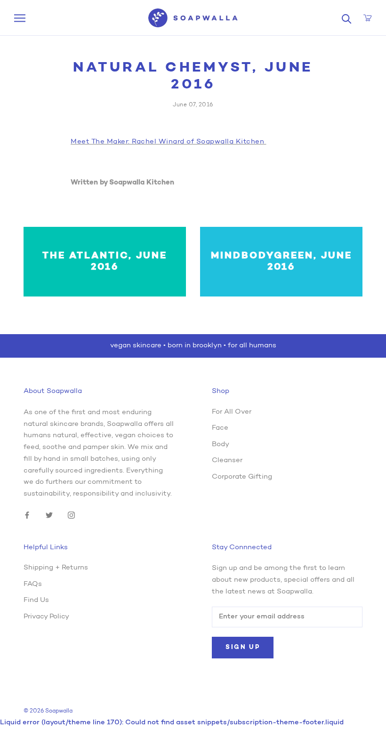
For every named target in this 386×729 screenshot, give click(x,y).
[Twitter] (49, 515)
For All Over (231, 412)
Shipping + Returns (56, 567)
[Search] (347, 18)
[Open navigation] (19, 18)
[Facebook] (27, 515)
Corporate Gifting (242, 477)
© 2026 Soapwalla (48, 711)
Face (220, 428)
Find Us (36, 600)
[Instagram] (71, 515)
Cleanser (227, 460)
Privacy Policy (46, 616)
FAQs (33, 584)
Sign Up (242, 647)
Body (220, 444)
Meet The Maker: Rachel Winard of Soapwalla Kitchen (168, 141)
